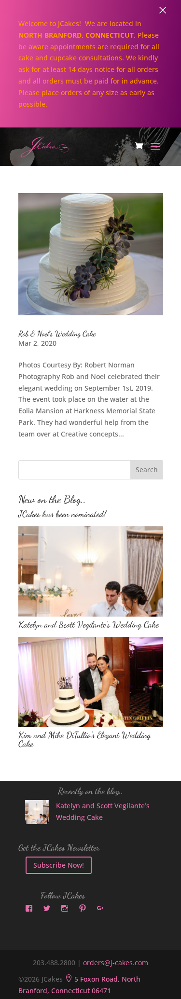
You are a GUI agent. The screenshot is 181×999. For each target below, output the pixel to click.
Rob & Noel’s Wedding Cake (57, 333)
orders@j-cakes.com (115, 962)
